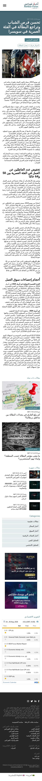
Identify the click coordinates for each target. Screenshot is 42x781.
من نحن (36, 756)
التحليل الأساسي (32, 40)
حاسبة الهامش (14, 736)
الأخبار (37, 726)
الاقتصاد (37, 84)
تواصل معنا (36, 758)
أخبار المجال (33, 526)
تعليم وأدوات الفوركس (11, 726)
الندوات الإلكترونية (9, 746)
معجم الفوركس (14, 731)
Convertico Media (16, 767)
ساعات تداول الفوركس (11, 729)
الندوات (13, 748)
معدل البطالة (23, 45)
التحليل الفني (33, 540)
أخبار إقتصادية (35, 733)
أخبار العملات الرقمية (30, 536)
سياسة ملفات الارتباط (31, 722)
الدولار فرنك (34, 45)
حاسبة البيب (15, 733)
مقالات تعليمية (32, 521)
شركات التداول (34, 746)
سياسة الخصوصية (17, 722)
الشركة (36, 754)
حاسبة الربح (15, 738)
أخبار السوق (33, 531)
